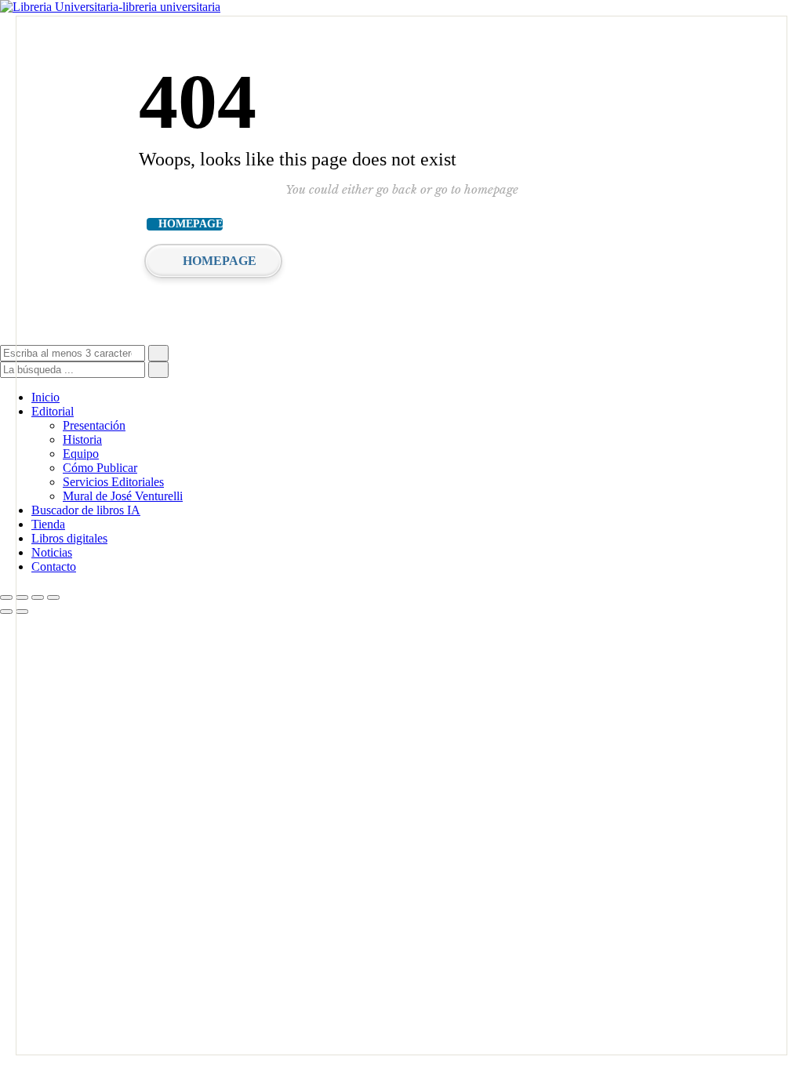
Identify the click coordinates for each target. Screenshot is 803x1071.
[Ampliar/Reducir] (6, 597)
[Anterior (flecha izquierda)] (6, 611)
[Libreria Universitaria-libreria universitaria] (110, 6)
